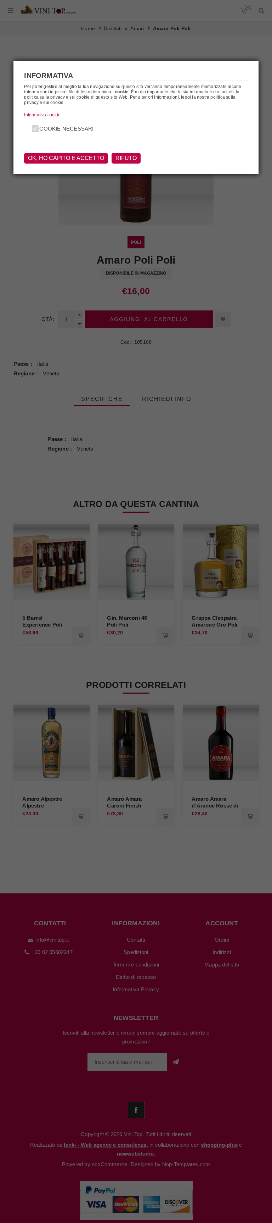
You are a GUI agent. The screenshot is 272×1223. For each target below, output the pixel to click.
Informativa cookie (42, 114)
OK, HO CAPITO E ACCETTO (66, 158)
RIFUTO (126, 158)
